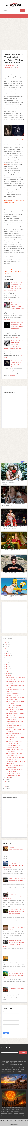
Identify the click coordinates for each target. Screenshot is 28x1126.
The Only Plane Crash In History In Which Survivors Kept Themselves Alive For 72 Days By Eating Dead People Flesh (13, 344)
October (8, 673)
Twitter (8, 272)
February (8, 655)
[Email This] (5, 276)
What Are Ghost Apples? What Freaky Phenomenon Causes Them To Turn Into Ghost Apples (14, 306)
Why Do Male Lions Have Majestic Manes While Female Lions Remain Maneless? (15, 849)
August (8, 668)
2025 (6, 786)
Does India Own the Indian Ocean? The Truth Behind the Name (15, 959)
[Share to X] (8, 276)
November (9, 675)
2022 (6, 779)
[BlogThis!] (7, 276)
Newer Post (5, 383)
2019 (6, 646)
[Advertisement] (14, 34)
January (8, 653)
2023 (6, 782)
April (7, 660)
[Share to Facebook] (10, 276)
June (7, 664)
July (7, 666)
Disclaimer (13, 1120)
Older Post (23, 383)
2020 (6, 649)
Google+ (14, 272)
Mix (20, 272)
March (7, 657)
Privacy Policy (4, 1120)
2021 (6, 651)
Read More (10, 299)
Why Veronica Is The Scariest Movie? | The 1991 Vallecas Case (13, 58)
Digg (7, 273)
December (8, 777)
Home (14, 383)
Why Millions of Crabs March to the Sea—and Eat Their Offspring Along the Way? (16, 990)
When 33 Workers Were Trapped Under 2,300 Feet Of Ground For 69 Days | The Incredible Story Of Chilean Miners (13, 286)
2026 (6, 788)
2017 (6, 642)
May (7, 662)
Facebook (14, 270)
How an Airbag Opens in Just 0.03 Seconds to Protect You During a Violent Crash (16, 880)
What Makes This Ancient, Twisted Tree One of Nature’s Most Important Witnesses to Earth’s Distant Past (13, 1063)
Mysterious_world (9, 67)
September (9, 671)
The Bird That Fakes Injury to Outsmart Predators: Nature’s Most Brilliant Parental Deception (16, 927)
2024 (6, 784)
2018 (6, 644)
